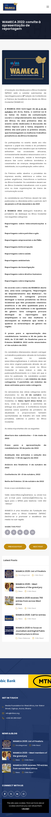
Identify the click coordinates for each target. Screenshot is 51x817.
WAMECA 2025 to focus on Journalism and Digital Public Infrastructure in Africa (30, 631)
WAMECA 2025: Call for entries (31, 614)
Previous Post (15, 546)
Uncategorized (24, 575)
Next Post (38, 546)
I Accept (25, 809)
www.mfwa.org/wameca (16, 361)
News (20, 591)
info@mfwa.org (12, 713)
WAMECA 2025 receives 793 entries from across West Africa (29, 601)
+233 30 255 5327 (13, 718)
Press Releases (24, 638)
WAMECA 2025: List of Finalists (31, 571)
